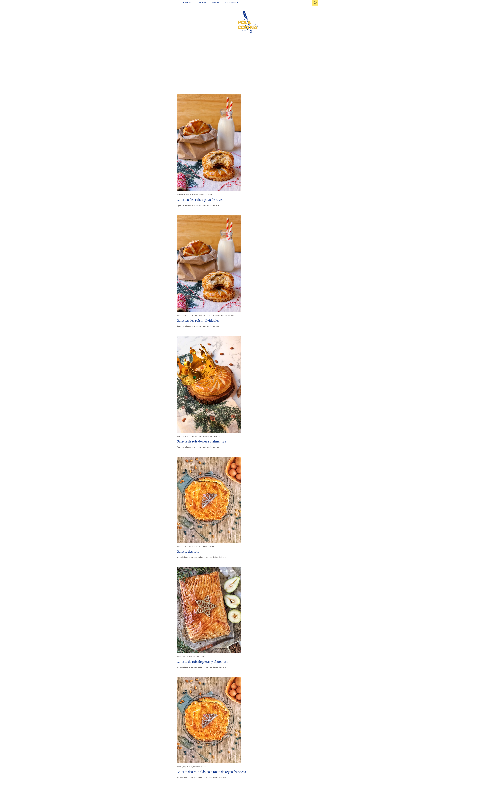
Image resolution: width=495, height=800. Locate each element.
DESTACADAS (207, 315)
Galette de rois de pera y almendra (201, 441)
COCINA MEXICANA (195, 315)
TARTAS (209, 195)
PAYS (198, 546)
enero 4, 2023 (182, 436)
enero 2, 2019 (181, 767)
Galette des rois (188, 551)
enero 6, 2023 (182, 315)
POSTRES (202, 195)
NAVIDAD (195, 195)
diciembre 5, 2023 (183, 195)
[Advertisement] (247, 58)
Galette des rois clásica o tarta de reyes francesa (211, 772)
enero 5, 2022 (182, 546)
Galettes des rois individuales (198, 320)
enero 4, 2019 (181, 657)
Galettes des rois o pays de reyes (200, 200)
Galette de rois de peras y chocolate (202, 662)
